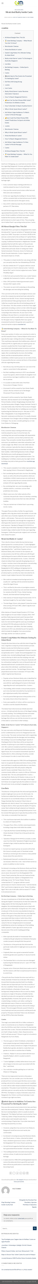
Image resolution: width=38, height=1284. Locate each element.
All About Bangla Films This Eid (15, 37)
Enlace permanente (19, 1181)
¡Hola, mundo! (27, 1269)
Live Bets (8, 64)
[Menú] (2, 3)
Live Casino (8, 88)
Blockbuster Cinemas (12, 46)
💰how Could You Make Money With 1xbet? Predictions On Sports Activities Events (17, 120)
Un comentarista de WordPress (11, 1269)
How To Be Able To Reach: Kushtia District (18, 106)
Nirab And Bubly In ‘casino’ (13, 49)
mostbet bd (21, 324)
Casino (7, 73)
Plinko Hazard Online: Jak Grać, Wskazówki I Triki (17, 1251)
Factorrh (30, 17)
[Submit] (35, 1228)
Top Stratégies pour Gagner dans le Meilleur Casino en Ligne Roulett (18, 1240)
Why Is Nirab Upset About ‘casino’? (16, 109)
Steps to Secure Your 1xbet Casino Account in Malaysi (18, 1254)
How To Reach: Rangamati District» (16, 97)
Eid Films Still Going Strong (13, 81)
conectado (21, 1218)
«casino (7, 85)
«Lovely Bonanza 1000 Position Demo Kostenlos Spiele (18, 1258)
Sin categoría (19, 9)
